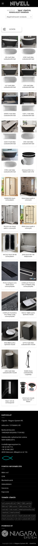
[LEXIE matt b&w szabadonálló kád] (28, 45)
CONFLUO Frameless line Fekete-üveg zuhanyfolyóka (10, 314)
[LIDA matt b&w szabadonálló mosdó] (10, 359)
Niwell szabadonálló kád (9, 516)
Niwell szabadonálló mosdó (27, 516)
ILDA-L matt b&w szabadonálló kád (28, 114)
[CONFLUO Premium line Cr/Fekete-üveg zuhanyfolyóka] (28, 271)
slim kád (17, 519)
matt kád (5, 509)
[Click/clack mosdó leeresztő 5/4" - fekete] (28, 388)
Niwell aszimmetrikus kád (26, 509)
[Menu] (3, 3)
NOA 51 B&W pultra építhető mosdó (28, 313)
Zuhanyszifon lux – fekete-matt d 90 (28, 171)
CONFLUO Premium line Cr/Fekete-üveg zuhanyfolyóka (28, 284)
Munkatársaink (7, 480)
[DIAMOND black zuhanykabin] (10, 186)
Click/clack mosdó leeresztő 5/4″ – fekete (28, 399)
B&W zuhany (23, 506)
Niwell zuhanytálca (7, 519)
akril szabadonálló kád (9, 503)
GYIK (3, 476)
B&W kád (5, 506)
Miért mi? (5, 472)
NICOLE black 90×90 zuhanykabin (10, 255)
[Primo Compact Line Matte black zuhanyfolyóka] (10, 271)
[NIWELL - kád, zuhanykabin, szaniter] (19, 3)
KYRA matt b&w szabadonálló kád (10, 171)
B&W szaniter (14, 506)
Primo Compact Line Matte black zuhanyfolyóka (10, 284)
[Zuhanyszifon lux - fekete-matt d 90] (28, 158)
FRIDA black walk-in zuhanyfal (28, 227)
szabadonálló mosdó (28, 519)
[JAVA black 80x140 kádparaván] (28, 243)
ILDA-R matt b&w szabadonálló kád (10, 142)
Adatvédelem (7, 484)
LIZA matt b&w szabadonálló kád (28, 86)
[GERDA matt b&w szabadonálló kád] (10, 102)
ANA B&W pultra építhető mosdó (9, 343)
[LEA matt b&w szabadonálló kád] (10, 45)
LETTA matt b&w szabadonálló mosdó (28, 343)
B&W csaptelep (26, 503)
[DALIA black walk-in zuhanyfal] (28, 186)
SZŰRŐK (12, 29)
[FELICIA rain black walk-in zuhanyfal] (10, 214)
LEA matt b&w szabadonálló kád (10, 58)
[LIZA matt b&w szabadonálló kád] (28, 73)
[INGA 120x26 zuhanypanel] (10, 389)
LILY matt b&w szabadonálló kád (10, 86)
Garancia (5, 488)
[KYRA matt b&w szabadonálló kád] (10, 158)
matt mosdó (13, 509)
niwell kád (5, 512)
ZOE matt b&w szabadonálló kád (28, 142)
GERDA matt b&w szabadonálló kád (10, 114)
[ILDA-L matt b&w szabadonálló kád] (28, 102)
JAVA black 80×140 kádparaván (28, 255)
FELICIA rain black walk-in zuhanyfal (10, 227)
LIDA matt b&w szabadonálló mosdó (10, 372)
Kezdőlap (11, 10)
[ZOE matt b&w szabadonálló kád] (28, 130)
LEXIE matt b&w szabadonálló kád (28, 58)
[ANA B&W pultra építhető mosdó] (10, 331)
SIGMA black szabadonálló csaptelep (28, 372)
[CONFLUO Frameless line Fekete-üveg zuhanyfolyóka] (10, 301)
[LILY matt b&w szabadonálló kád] (10, 73)
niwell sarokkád (14, 512)
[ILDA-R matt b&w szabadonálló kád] (10, 130)
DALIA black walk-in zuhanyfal (28, 199)
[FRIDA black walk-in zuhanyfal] (28, 214)
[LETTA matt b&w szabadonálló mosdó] (28, 331)
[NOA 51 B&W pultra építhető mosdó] (28, 301)
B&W (18, 503)
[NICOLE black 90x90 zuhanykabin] (10, 243)
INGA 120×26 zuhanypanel (9, 402)
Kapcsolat (5, 492)
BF (30, 506)
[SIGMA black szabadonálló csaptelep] (28, 359)
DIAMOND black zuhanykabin (9, 199)
